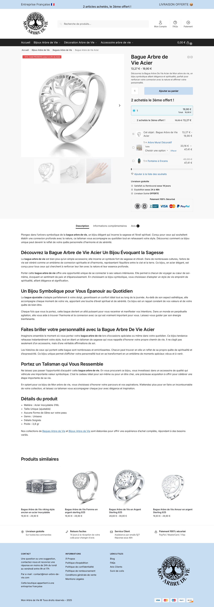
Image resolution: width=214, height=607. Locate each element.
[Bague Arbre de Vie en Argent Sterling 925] (129, 486)
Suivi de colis (117, 570)
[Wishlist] (56, 470)
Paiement (188, 26)
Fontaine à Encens (158, 160)
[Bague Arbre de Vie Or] (188, 57)
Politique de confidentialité (79, 566)
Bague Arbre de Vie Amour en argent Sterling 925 (172, 511)
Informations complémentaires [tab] (110, 225)
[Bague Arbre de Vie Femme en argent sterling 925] (85, 486)
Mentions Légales (74, 579)
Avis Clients (116, 566)
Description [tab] (82, 225)
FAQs (175, 26)
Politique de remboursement (80, 570)
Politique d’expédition (76, 562)
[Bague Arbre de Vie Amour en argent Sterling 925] (173, 486)
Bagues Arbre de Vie (62, 50)
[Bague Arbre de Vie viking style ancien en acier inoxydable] (41, 486)
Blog (112, 558)
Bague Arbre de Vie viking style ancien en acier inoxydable (38, 511)
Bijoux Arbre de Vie (41, 50)
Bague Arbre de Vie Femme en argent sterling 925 (81, 511)
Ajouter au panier (168, 90)
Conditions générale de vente (80, 574)
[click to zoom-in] (72, 105)
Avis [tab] (135, 225)
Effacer (174, 151)
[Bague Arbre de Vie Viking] (191, 57)
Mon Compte (160, 26)
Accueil (25, 50)
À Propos (70, 558)
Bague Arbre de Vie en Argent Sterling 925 (125, 511)
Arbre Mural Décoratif (160, 142)
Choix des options (40, 522)
